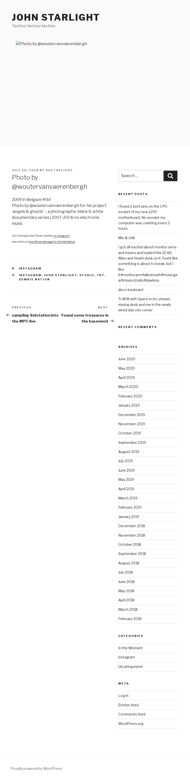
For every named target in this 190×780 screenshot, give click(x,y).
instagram (30, 268)
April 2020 (126, 377)
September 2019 (132, 442)
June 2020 (126, 359)
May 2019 (126, 479)
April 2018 (126, 600)
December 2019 (131, 415)
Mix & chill (126, 238)
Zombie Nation (34, 279)
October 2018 (129, 544)
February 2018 (130, 619)
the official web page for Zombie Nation (52, 241)
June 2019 (126, 470)
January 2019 (128, 517)
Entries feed (128, 705)
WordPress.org (130, 723)
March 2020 (128, 387)
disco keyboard (130, 290)
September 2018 (132, 554)
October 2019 (129, 433)
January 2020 (129, 405)
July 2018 (125, 572)
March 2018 (128, 609)
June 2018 (126, 582)
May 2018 (126, 591)
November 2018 (131, 535)
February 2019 (130, 507)
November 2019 (131, 424)
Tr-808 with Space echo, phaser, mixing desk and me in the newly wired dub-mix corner (144, 304)
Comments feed (131, 714)
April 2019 (126, 489)
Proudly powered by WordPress (36, 768)
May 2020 (126, 368)
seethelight (59, 170)
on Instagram (61, 235)
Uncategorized (130, 666)
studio (87, 275)
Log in (123, 695)
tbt (101, 275)
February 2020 (130, 396)
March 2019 (128, 498)
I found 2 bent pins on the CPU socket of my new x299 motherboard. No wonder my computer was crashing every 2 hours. (144, 217)
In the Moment (130, 648)
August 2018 (128, 563)
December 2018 (131, 526)
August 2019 (128, 452)
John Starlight (56, 17)
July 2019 (125, 461)
